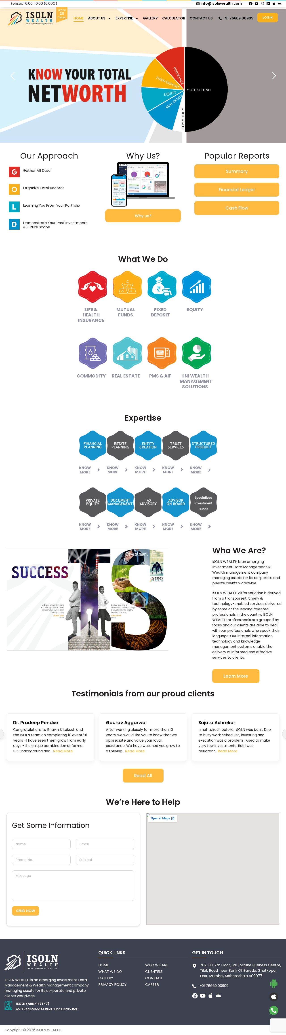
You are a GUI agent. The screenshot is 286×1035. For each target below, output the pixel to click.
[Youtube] (256, 3)
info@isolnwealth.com (221, 3)
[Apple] (274, 3)
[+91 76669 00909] (220, 18)
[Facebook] (250, 3)
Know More (85, 470)
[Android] (280, 3)
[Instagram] (262, 3)
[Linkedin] (268, 3)
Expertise (124, 18)
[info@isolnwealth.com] (198, 3)
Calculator (173, 18)
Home (79, 18)
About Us (96, 18)
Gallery (150, 18)
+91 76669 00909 (238, 18)
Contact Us (201, 18)
